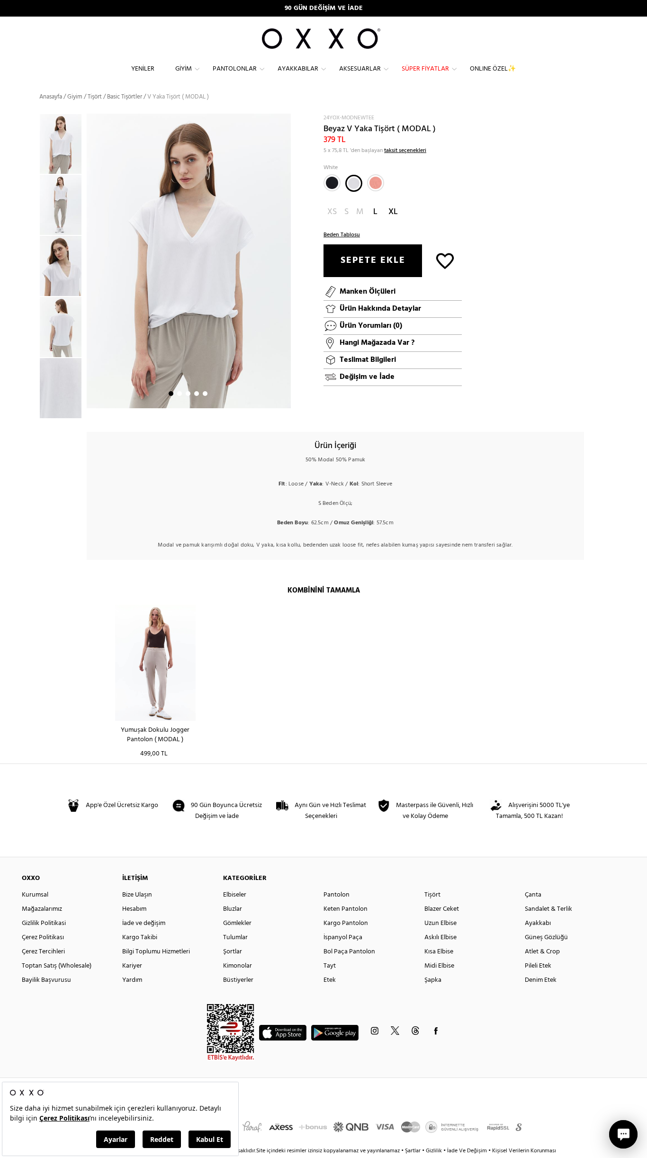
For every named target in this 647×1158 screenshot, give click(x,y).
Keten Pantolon (346, 909)
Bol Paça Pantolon (349, 951)
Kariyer (132, 966)
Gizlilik (434, 1151)
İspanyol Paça (343, 937)
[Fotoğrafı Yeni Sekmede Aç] (285, 120)
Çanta (533, 894)
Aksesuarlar (360, 68)
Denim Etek (541, 980)
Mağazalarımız (42, 909)
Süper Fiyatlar (425, 68)
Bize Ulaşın (137, 894)
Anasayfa (50, 97)
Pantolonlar (235, 68)
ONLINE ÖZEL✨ (493, 68)
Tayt (330, 966)
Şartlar (413, 1151)
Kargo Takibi (139, 937)
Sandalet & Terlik (548, 909)
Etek (330, 980)
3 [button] (188, 393)
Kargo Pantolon (346, 923)
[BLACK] (332, 182)
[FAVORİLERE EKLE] (444, 260)
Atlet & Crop (542, 951)
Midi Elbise (439, 966)
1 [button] (171, 393)
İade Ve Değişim (467, 1151)
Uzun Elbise (440, 923)
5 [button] (205, 393)
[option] (63, 144)
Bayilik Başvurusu (46, 980)
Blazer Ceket (441, 909)
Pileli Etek (538, 966)
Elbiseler (234, 894)
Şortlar (232, 951)
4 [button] (196, 393)
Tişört (95, 97)
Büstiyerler (238, 980)
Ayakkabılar (298, 68)
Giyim (183, 68)
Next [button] (91, 261)
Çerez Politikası (43, 937)
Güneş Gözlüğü (546, 937)
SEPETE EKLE (373, 260)
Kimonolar (237, 966)
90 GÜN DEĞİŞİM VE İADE (324, 8)
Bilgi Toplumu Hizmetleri (156, 951)
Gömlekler (237, 923)
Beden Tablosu (342, 235)
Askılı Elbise (440, 937)
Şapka (432, 980)
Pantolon (337, 894)
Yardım (132, 980)
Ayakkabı (538, 923)
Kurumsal (35, 894)
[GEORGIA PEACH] (375, 182)
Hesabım (134, 909)
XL (393, 212)
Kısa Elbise (438, 951)
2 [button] (179, 393)
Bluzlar (232, 909)
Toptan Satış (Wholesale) (56, 966)
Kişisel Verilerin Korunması (524, 1151)
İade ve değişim (143, 923)
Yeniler (142, 68)
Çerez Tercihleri (43, 951)
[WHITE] (353, 183)
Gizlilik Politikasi (44, 923)
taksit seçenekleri (405, 150)
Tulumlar (235, 937)
